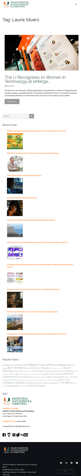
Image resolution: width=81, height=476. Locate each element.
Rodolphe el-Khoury (11, 380)
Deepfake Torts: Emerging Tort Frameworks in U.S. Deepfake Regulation (33, 289)
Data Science (38, 371)
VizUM (22, 386)
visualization (12, 385)
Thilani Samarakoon (51, 383)
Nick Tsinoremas (55, 377)
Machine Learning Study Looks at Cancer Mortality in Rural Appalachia (32, 312)
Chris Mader (53, 368)
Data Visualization (66, 371)
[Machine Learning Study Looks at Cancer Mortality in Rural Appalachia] (15, 322)
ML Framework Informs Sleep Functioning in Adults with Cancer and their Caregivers (37, 242)
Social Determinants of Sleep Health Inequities (24, 175)
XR (27, 386)
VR (25, 386)
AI (26, 364)
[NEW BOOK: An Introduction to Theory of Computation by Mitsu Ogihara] (15, 163)
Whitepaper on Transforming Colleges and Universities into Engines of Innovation (36, 334)
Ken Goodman (45, 374)
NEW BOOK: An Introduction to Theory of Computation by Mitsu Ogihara (33, 153)
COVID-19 (60, 368)
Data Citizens (19, 371)
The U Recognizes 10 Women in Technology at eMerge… (35, 79)
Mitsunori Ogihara (23, 377)
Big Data (27, 368)
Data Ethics (28, 371)
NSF (69, 377)
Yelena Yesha (37, 385)
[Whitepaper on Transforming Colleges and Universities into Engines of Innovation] (15, 344)
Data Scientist (51, 371)
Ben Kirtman (16, 367)
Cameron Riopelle (40, 368)
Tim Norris (66, 382)
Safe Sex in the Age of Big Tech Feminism (22, 198)
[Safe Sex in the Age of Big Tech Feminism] (15, 208)
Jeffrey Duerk (34, 374)
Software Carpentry (14, 382)
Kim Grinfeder (57, 374)
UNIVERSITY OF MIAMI (10, 408)
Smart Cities (64, 379)
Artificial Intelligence (58, 364)
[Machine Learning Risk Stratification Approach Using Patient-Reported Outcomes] (15, 141)
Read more (13, 102)
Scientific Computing (51, 380)
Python (74, 377)
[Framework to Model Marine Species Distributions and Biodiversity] (15, 230)
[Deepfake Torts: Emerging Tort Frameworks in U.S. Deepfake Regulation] (15, 300)
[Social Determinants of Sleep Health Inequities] (15, 186)
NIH (66, 377)
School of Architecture (39, 380)
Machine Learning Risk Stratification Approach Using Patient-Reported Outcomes (36, 131)
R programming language (26, 380)
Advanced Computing (14, 365)
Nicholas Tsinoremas (39, 377)
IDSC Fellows (15, 374)
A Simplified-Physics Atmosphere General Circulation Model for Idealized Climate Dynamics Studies (40, 266)
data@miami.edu (9, 421)
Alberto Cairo (37, 364)
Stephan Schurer (34, 383)
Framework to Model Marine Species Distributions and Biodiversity (31, 220)
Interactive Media (26, 374)
